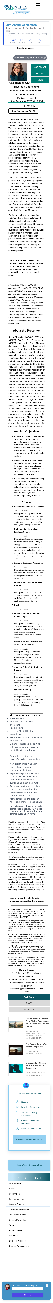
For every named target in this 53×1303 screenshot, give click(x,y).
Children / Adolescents (19, 1209)
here (40, 859)
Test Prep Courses (17, 1214)
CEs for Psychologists (19, 1246)
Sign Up (27, 1295)
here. (43, 889)
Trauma (12, 1225)
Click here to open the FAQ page (30, 57)
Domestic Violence (17, 1240)
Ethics (12, 1188)
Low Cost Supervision (29, 1165)
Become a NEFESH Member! (29, 1139)
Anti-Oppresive (15, 1230)
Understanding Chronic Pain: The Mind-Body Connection (36, 1065)
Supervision (14, 1193)
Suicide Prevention (17, 1219)
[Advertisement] (21, 1261)
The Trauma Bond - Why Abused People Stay (36, 1045)
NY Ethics (13, 1235)
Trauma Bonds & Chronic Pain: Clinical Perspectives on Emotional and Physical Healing (37, 1022)
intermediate (29, 756)
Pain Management (17, 1199)
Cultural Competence (18, 1204)
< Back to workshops (25, 48)
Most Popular (15, 1183)
